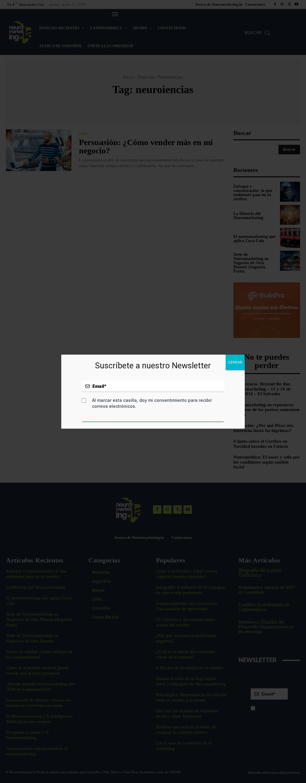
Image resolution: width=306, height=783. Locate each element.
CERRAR (235, 362)
